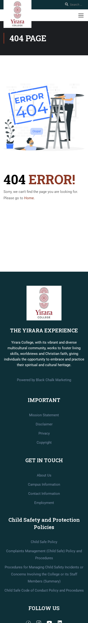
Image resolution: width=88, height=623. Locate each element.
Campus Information (44, 484)
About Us (44, 475)
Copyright (44, 442)
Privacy (44, 433)
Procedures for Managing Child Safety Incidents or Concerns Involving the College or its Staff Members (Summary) (44, 574)
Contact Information (44, 494)
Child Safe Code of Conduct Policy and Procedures (44, 590)
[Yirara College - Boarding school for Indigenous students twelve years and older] (17, 14)
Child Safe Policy (44, 542)
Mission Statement (44, 415)
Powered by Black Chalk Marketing (44, 380)
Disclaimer (44, 424)
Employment (44, 503)
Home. (29, 198)
